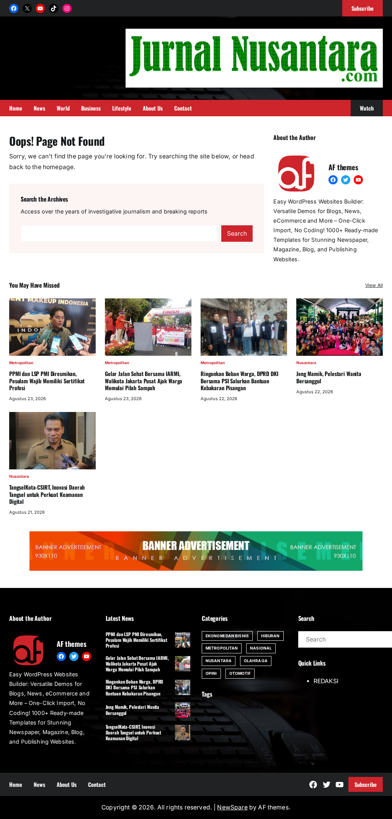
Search (237, 233)
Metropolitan (21, 362)
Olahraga (256, 660)
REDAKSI (326, 681)
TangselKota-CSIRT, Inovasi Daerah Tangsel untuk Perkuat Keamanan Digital (47, 494)
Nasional (261, 648)
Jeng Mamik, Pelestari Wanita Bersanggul (328, 377)
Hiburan (270, 635)
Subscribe (365, 784)
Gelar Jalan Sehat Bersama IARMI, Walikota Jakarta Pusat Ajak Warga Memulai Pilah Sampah (143, 380)
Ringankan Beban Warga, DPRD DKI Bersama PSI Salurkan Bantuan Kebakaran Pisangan (239, 380)
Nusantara (306, 362)
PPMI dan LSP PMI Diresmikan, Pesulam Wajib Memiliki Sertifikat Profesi (47, 380)
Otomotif (240, 673)
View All (374, 285)
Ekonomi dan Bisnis (227, 635)
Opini (211, 673)
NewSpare (232, 807)
